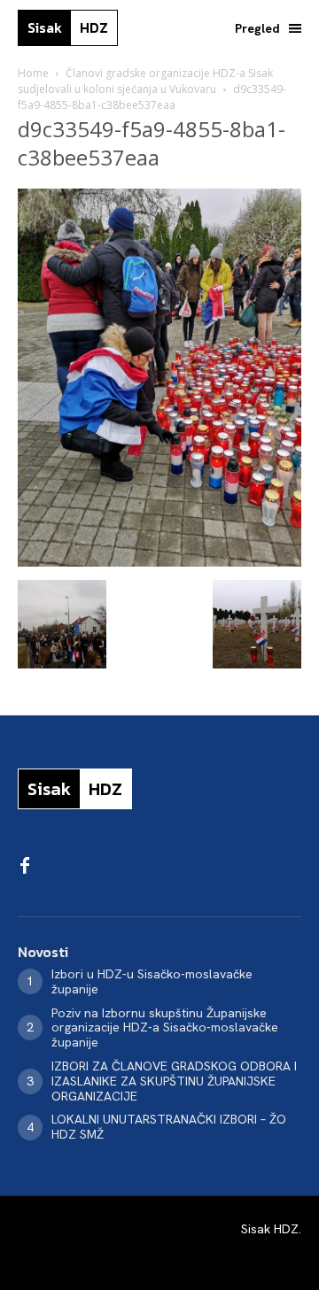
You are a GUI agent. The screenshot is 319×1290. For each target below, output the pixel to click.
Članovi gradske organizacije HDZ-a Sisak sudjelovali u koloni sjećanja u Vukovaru (145, 81)
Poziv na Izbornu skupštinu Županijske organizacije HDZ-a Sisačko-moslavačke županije (164, 1028)
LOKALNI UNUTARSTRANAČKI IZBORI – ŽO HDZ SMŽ (168, 1126)
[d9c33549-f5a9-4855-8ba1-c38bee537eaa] (159, 561)
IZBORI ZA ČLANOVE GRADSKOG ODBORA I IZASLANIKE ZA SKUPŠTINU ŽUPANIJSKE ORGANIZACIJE (174, 1081)
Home (33, 73)
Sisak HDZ (270, 1229)
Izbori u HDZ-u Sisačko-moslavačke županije (152, 981)
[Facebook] (25, 866)
